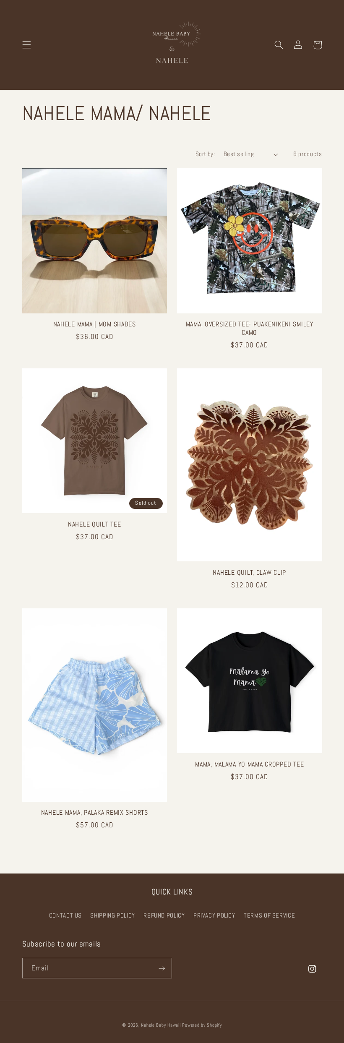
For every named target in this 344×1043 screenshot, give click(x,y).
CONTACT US (65, 915)
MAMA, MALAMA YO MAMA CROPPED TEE (249, 765)
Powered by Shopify (202, 1025)
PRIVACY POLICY (214, 915)
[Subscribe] (162, 968)
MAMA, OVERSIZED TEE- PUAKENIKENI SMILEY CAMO (249, 329)
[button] (26, 45)
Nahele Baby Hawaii (160, 1025)
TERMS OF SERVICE (269, 915)
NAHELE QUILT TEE (94, 525)
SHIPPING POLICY (112, 915)
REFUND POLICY (164, 915)
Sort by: (205, 154)
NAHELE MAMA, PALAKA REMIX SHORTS (94, 813)
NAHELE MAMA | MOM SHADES (94, 325)
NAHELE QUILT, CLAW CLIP (249, 573)
